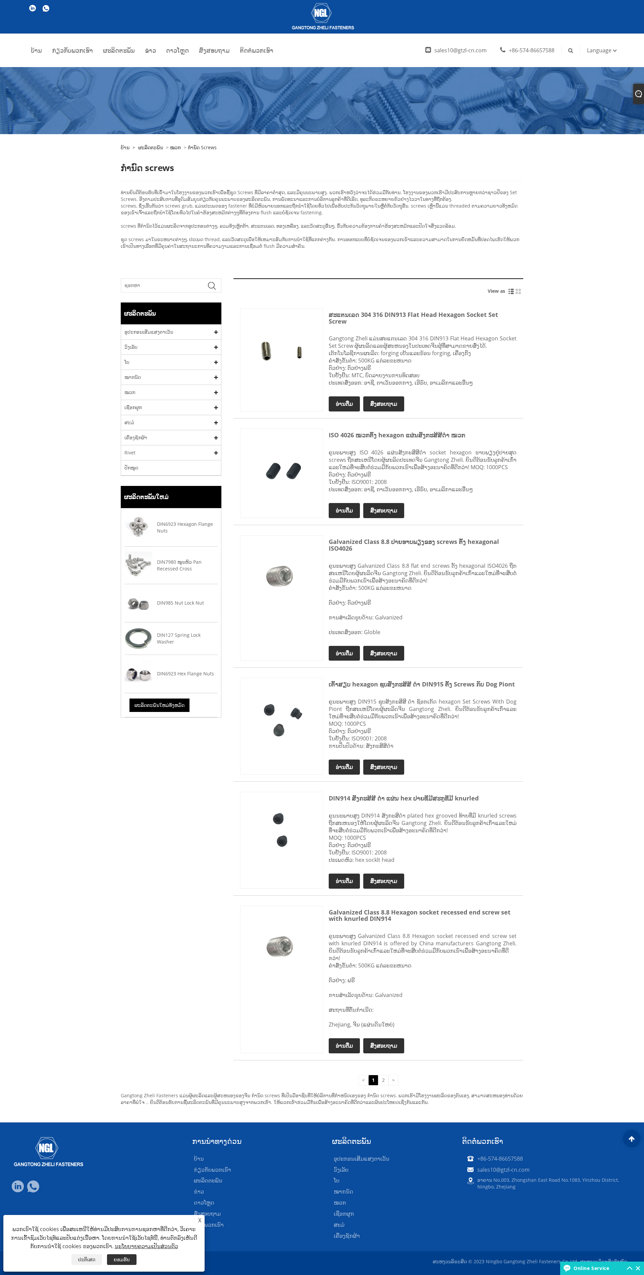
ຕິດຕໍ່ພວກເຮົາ (256, 50)
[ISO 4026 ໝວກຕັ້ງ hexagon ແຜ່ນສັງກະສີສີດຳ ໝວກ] (281, 469)
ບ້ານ (36, 50)
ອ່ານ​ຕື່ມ (344, 403)
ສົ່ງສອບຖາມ (214, 50)
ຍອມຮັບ (122, 1259)
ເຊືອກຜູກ (133, 407)
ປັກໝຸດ (131, 467)
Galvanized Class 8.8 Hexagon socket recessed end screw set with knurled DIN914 (420, 915)
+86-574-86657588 (531, 50)
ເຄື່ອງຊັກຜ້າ (135, 437)
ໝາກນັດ (132, 377)
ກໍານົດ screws (202, 147)
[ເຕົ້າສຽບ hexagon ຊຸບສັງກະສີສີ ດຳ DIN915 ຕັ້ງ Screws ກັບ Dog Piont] (281, 719)
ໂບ (126, 362)
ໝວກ (175, 147)
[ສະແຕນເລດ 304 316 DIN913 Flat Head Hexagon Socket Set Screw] (281, 349)
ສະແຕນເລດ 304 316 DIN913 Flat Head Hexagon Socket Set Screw (413, 318)
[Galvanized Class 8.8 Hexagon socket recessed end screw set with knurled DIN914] (281, 946)
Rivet (130, 452)
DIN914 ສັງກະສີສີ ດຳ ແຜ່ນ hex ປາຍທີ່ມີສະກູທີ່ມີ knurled (404, 798)
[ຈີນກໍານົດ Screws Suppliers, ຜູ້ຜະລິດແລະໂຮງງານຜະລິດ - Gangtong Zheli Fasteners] (322, 16)
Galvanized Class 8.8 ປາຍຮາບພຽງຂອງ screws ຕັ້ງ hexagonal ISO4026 (414, 545)
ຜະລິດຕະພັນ (119, 50)
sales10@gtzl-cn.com (460, 50)
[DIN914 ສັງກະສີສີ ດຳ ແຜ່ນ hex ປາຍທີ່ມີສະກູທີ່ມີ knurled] (281, 832)
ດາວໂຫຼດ (177, 50)
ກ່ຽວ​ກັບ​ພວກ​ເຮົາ (72, 50)
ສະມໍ (129, 422)
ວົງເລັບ (131, 347)
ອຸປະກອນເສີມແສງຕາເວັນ (148, 332)
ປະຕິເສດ (86, 1259)
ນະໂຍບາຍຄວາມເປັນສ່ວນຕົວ (146, 1246)
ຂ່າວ (150, 50)
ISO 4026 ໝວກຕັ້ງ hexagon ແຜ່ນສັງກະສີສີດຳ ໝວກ (397, 435)
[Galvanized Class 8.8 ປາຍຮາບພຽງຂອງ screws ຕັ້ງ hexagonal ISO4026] (281, 576)
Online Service (591, 1268)
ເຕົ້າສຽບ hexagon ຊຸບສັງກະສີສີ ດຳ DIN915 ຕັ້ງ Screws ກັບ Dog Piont (422, 684)
